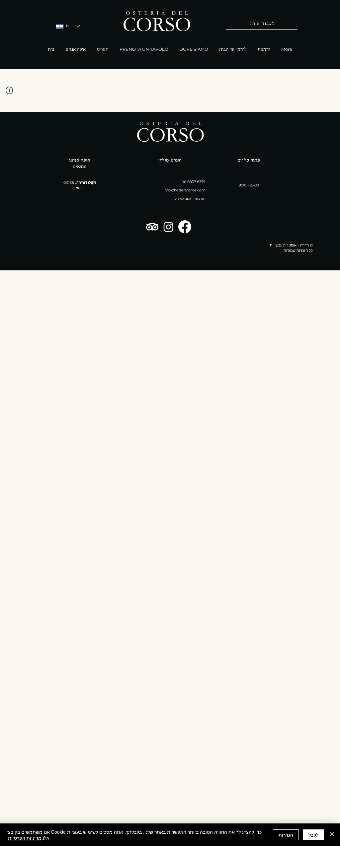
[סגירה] (332, 835)
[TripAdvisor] (152, 226)
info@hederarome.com (184, 190)
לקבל (313, 834)
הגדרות (286, 834)
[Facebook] (184, 226)
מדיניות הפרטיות (25, 837)
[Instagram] (168, 226)
